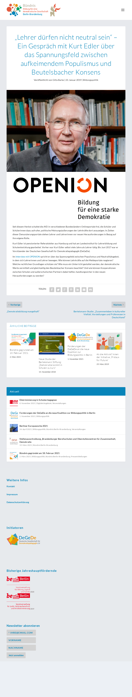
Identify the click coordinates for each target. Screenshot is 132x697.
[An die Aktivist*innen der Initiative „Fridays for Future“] (109, 341)
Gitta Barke (58, 80)
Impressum (12, 494)
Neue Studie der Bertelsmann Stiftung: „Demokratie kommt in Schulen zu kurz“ (50, 363)
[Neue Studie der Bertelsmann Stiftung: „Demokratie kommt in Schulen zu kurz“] (52, 344)
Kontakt (11, 486)
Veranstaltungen (59, 403)
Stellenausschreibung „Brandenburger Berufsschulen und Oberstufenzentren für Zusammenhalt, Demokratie (67, 440)
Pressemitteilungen (79, 456)
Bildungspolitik (90, 80)
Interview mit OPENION (28, 256)
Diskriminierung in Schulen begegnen (38, 400)
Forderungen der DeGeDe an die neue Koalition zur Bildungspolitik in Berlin (80, 350)
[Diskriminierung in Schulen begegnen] (14, 402)
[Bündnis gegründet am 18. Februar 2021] (23, 339)
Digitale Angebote (44, 403)
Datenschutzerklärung (18, 502)
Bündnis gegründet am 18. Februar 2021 (21, 351)
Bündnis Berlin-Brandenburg (58, 429)
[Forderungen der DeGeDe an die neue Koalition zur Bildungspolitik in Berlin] (80, 337)
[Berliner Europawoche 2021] (14, 428)
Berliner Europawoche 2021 (33, 425)
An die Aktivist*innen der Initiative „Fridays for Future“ (108, 357)
